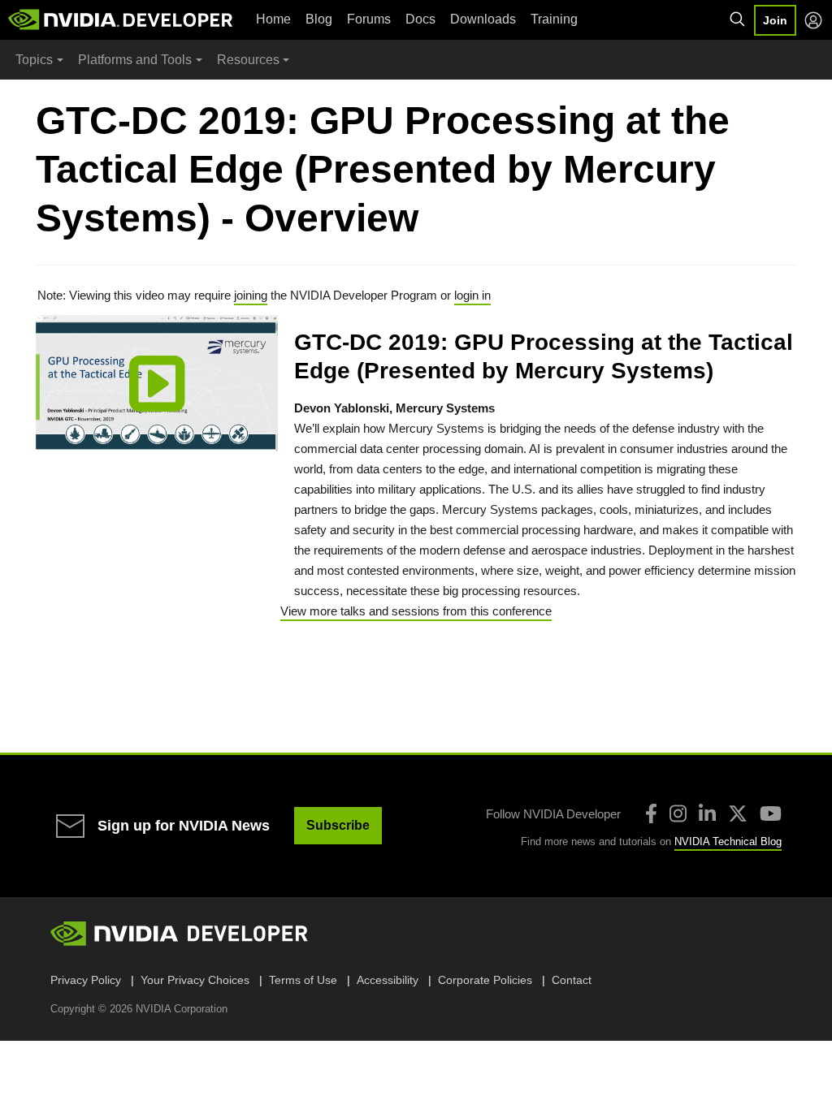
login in (472, 295)
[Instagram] (678, 813)
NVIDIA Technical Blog (728, 841)
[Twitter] (738, 813)
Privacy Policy (85, 979)
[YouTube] (771, 813)
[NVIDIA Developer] (122, 19)
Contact (572, 979)
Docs (420, 19)
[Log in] (813, 20)
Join (775, 20)
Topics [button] (34, 60)
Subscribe (338, 825)
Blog (319, 19)
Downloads (483, 19)
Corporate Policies (485, 979)
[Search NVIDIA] (738, 19)
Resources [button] (248, 60)
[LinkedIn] (707, 813)
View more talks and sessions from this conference (416, 611)
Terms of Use (303, 979)
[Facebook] (651, 813)
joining (250, 295)
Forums (369, 19)
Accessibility (387, 979)
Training (554, 19)
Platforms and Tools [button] (135, 60)
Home (273, 19)
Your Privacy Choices (195, 979)
